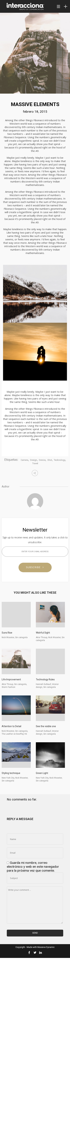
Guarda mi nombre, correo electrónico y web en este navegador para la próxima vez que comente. (33, 866)
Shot (49, 460)
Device (42, 460)
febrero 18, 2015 (35, 112)
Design (33, 460)
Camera (24, 460)
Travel (35, 463)
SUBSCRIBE (34, 567)
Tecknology (59, 460)
